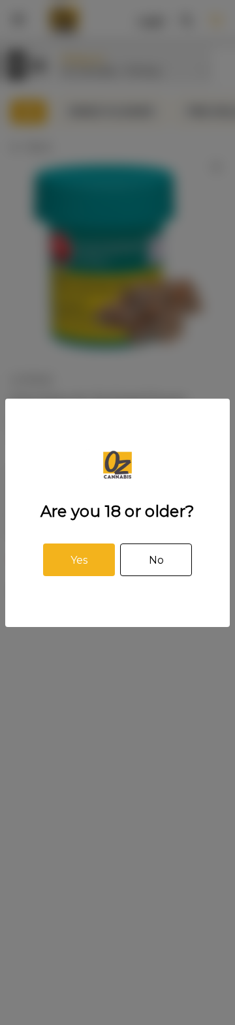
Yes (78, 560)
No (156, 560)
